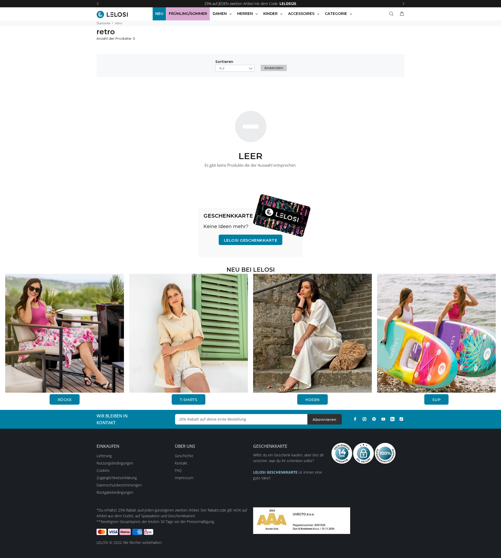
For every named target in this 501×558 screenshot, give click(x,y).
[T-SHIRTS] (188, 332)
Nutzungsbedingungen (115, 463)
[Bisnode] (301, 520)
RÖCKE (64, 399)
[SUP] (436, 332)
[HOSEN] (312, 332)
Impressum (184, 477)
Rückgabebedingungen (115, 492)
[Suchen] (392, 14)
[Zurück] (97, 3)
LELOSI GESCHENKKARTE (250, 240)
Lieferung (104, 455)
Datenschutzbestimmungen (119, 485)
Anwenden (273, 67)
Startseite (103, 23)
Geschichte (184, 455)
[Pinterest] (374, 419)
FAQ (178, 470)
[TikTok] (401, 419)
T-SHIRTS (188, 399)
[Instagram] (364, 419)
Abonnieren (324, 419)
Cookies (103, 470)
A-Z (221, 68)
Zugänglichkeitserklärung (117, 477)
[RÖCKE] (64, 332)
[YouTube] (383, 419)
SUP (436, 399)
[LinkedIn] (392, 419)
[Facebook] (355, 419)
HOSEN (312, 399)
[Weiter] (403, 3)
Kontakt (181, 463)
